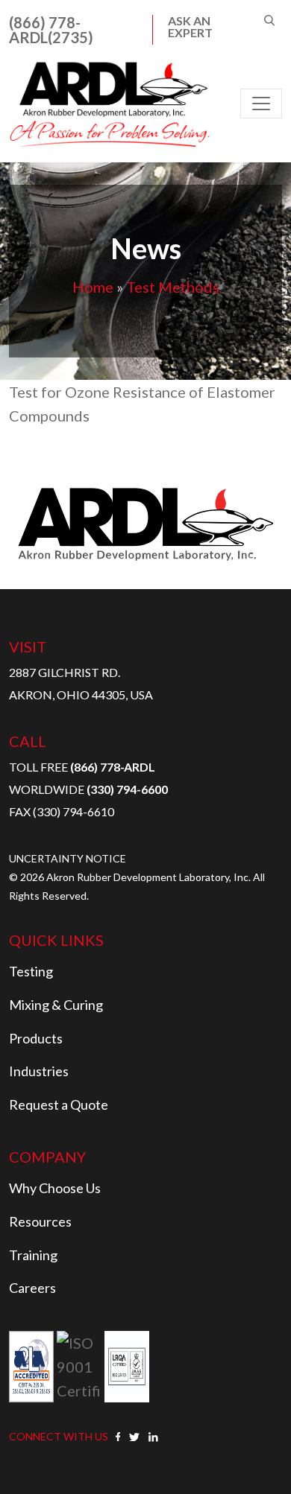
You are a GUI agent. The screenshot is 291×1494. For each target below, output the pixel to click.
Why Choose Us (55, 1188)
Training (33, 1255)
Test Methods (172, 287)
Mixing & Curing (56, 1004)
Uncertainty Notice (67, 858)
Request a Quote (58, 1104)
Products (36, 1038)
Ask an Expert (190, 27)
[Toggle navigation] (261, 103)
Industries (39, 1071)
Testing (31, 971)
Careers (32, 1288)
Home (92, 287)
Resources (40, 1221)
